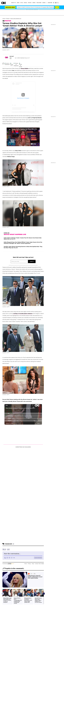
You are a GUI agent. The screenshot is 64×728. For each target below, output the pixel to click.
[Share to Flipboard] (16, 63)
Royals (25, 2)
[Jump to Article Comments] (3, 63)
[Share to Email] (20, 63)
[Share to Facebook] (7, 63)
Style (21, 2)
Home (3, 18)
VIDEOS (33, 2)
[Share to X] (11, 63)
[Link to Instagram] (56, 2)
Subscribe (50, 2)
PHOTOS (29, 2)
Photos (7, 18)
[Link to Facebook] (54, 2)
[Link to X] (58, 2)
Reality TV (13, 2)
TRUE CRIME (38, 2)
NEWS (18, 2)
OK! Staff (12, 56)
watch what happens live (15, 18)
